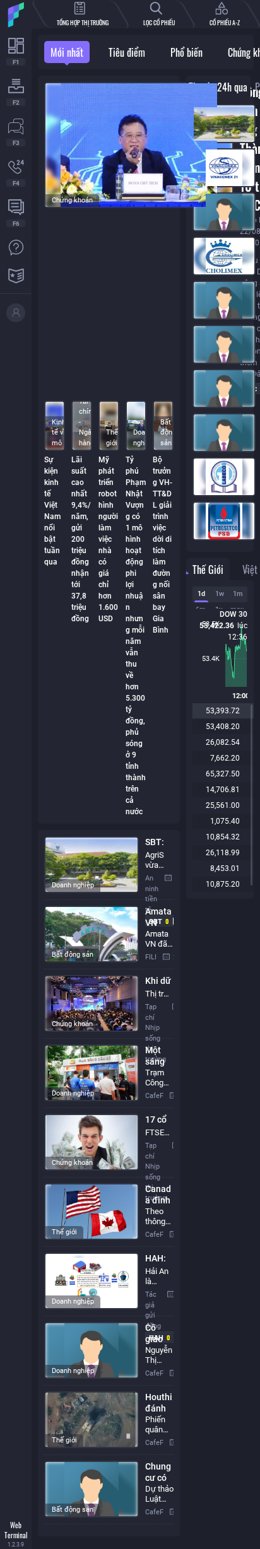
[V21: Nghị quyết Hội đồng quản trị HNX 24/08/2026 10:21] (219, 170)
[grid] (109, 1183)
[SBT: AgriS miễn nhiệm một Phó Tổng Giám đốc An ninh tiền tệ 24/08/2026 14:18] (219, 126)
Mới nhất (66, 52)
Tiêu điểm (127, 52)
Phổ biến (186, 52)
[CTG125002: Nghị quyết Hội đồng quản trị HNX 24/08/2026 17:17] (219, 303)
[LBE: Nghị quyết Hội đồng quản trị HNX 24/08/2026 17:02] (219, 479)
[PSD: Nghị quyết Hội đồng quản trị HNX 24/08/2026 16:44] (219, 523)
